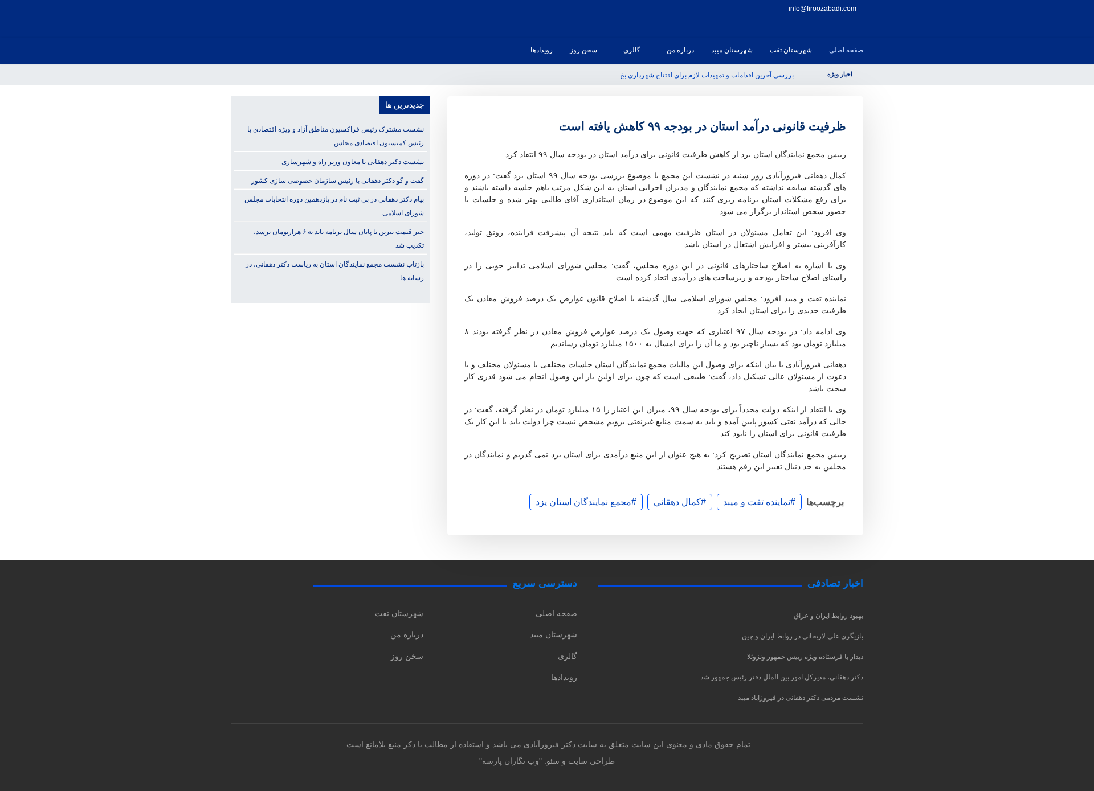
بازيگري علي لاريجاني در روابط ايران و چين (802, 636)
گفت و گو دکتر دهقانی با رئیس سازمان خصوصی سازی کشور (337, 181)
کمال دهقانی (677, 502)
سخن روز (583, 50)
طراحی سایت (591, 760)
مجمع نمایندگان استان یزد (583, 502)
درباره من (680, 50)
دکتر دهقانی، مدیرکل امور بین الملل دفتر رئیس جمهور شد (781, 677)
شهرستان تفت (791, 50)
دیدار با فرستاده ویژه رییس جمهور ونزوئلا (805, 657)
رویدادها (541, 50)
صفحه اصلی (846, 50)
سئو (553, 760)
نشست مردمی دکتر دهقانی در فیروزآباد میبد (800, 698)
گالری (631, 50)
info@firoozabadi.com (822, 8)
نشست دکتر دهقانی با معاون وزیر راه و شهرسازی (352, 162)
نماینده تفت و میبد (756, 502)
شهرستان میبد (732, 50)
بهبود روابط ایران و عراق (828, 616)
